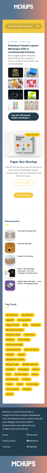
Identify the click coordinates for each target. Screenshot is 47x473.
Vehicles (27, 389)
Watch (10, 394)
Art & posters (24, 320)
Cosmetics (29, 334)
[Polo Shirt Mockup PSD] (10, 235)
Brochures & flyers (15, 330)
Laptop (21, 354)
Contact (7, 446)
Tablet (9, 384)
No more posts (23, 195)
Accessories (12, 315)
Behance (34, 440)
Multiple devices (30, 364)
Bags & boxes (32, 134)
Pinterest (33, 435)
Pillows (36, 369)
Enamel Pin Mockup (25, 256)
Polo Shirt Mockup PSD (27, 231)
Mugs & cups (12, 364)
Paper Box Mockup (23, 162)
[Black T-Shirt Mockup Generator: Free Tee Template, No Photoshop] (10, 273)
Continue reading (23, 183)
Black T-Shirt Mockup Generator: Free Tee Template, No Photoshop (27, 271)
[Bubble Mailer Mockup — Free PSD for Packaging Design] (10, 285)
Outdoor (10, 369)
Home (5, 435)
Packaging (23, 369)
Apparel (10, 320)
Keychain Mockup (24, 244)
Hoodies (10, 354)
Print (9, 374)
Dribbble (33, 446)
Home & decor (31, 349)
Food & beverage (14, 344)
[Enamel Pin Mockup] (10, 260)
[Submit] (38, 26)
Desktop (10, 339)
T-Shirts (26, 379)
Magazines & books (15, 359)
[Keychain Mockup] (10, 248)
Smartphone (12, 379)
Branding (36, 325)
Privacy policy (9, 440)
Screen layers (21, 374)
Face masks (24, 339)
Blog (25, 325)
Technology (32, 384)
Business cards (13, 334)
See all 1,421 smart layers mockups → (20, 116)
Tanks (19, 384)
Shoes (35, 374)
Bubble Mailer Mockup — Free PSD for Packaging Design (29, 283)
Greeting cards (13, 349)
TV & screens (13, 389)
